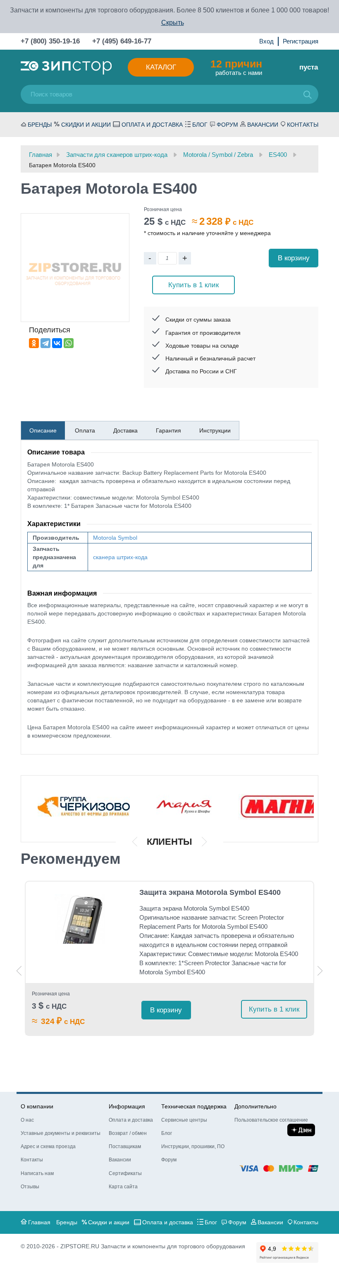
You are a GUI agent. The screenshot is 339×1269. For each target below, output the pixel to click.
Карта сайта (123, 1187)
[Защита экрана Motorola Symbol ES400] (79, 919)
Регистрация (300, 41)
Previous (19, 971)
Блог (200, 124)
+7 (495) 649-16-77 (121, 41)
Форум (227, 124)
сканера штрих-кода (120, 557)
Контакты (302, 124)
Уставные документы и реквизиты (60, 1133)
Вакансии (262, 124)
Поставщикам (125, 1146)
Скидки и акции (86, 124)
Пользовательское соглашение (271, 1120)
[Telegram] (45, 343)
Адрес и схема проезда (48, 1146)
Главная (39, 1222)
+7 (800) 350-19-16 (50, 41)
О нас (27, 1120)
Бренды (40, 124)
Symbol (127, 537)
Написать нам (37, 1173)
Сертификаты (125, 1173)
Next (320, 971)
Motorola (104, 537)
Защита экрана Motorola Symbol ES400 (210, 892)
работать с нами (236, 67)
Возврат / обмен (128, 1133)
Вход (266, 41)
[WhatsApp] (69, 343)
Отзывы (30, 1187)
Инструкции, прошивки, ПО (192, 1146)
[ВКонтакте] (57, 343)
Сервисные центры (184, 1120)
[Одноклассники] (34, 343)
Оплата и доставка (152, 124)
